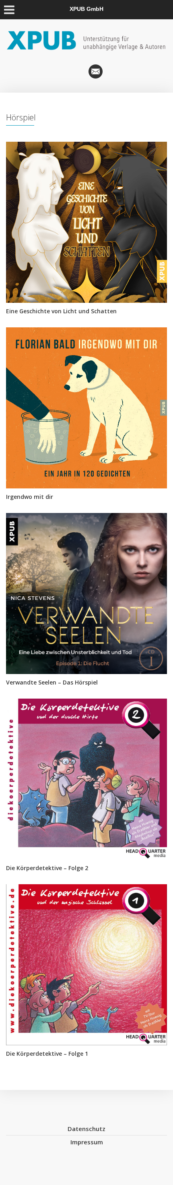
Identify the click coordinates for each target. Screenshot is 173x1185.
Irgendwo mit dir (29, 496)
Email (96, 71)
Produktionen (77, 71)
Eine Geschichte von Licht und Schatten (61, 311)
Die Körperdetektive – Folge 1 (47, 1053)
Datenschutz (86, 1129)
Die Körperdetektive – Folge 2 (47, 868)
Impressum (86, 1142)
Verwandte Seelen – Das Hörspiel (52, 682)
